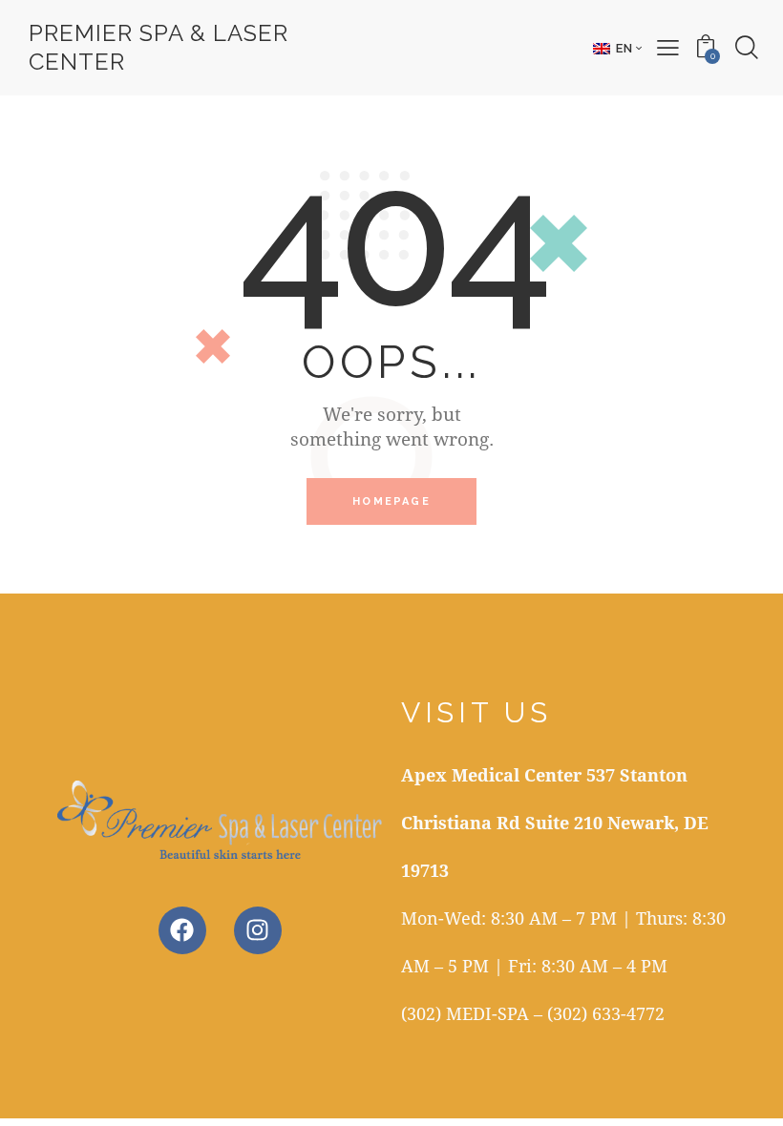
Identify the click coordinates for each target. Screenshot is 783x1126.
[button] (617, 47)
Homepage (391, 501)
